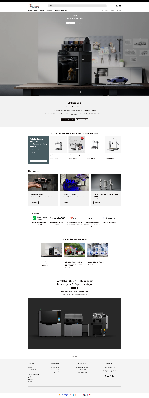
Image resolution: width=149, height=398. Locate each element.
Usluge (35, 10)
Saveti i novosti (31, 377)
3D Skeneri (57, 10)
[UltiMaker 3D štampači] (109, 218)
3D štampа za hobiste (33, 369)
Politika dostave (110, 388)
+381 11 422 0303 (57, 366)
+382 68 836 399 (111, 366)
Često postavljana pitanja (33, 374)
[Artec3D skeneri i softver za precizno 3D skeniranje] (74, 218)
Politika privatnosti (95, 388)
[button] (120, 5)
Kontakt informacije (87, 388)
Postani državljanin (105, 10)
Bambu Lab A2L (108, 155)
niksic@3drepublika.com (109, 367)
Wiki (29, 382)
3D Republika (33, 388)
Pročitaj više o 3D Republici (68, 119)
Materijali (42, 10)
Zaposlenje (30, 379)
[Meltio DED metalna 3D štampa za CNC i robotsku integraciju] (92, 218)
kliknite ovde (39, 0)
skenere (70, 113)
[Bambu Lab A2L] (113, 144)
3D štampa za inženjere (33, 372)
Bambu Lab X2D (46, 261)
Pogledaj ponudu (74, 58)
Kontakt (119, 10)
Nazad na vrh (74, 356)
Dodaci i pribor (64, 10)
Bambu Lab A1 (90, 155)
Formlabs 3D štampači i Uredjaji (57, 223)
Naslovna (30, 10)
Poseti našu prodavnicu (81, 119)
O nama (30, 366)
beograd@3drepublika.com (55, 367)
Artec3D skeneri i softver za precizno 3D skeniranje (74, 223)
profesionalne (49, 113)
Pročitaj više (34, 202)
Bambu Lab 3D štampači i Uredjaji (39, 223)
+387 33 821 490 (84, 366)
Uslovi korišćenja (118, 388)
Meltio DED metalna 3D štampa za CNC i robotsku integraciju (92, 224)
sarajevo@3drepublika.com (82, 367)
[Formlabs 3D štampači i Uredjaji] (57, 218)
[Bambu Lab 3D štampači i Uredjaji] (39, 218)
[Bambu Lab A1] (95, 144)
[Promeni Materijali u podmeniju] (44, 10)
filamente (66, 113)
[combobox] (77, 5)
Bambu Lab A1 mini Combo (74, 155)
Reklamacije (113, 10)
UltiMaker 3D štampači (109, 222)
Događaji (30, 381)
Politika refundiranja (103, 388)
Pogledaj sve (114, 212)
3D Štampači (49, 10)
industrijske (54, 113)
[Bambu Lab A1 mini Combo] (77, 144)
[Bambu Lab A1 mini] (58, 144)
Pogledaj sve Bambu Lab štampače (38, 161)
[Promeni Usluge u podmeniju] (37, 10)
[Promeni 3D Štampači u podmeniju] (53, 10)
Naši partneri (31, 376)
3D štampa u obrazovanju (34, 371)
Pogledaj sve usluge (116, 171)
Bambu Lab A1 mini (54, 155)
